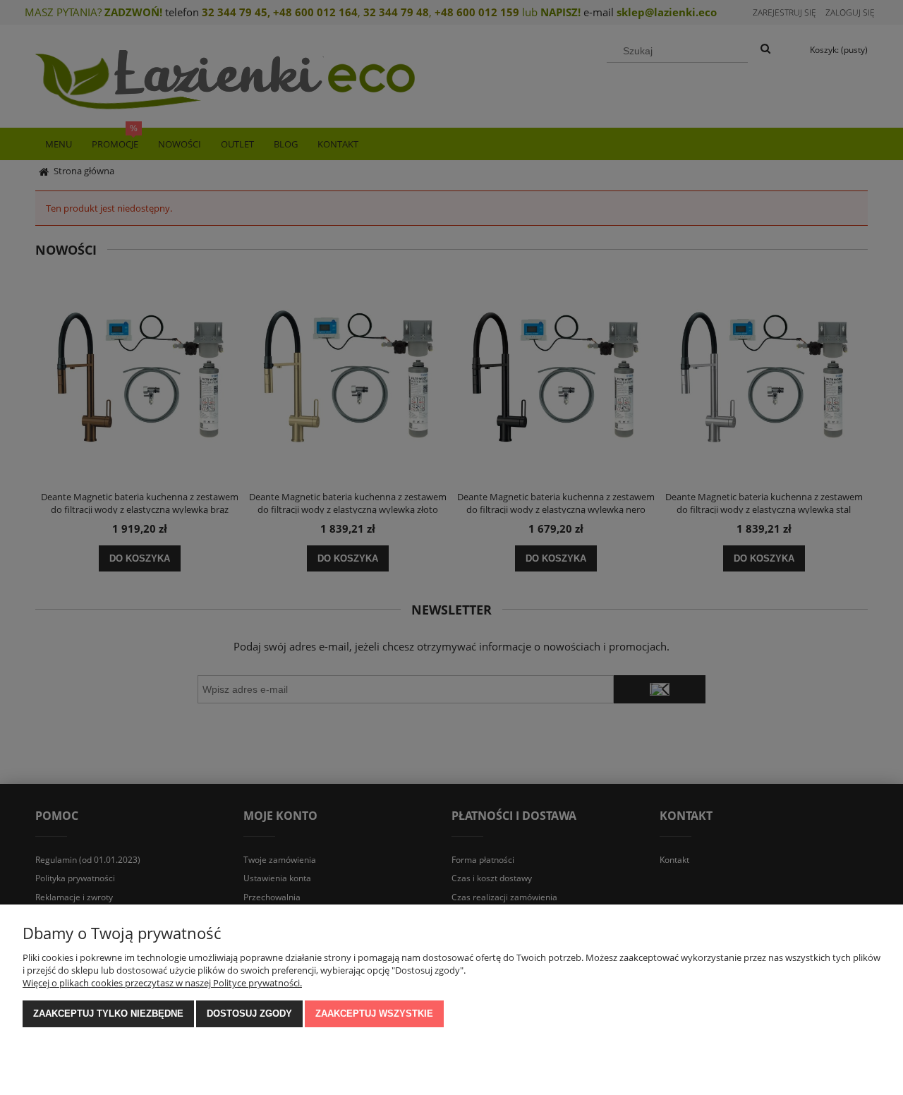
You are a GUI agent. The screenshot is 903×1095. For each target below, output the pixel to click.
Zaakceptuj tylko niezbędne (108, 1013)
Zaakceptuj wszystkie (374, 1013)
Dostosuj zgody (249, 1013)
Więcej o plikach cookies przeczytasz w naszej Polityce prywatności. (162, 982)
